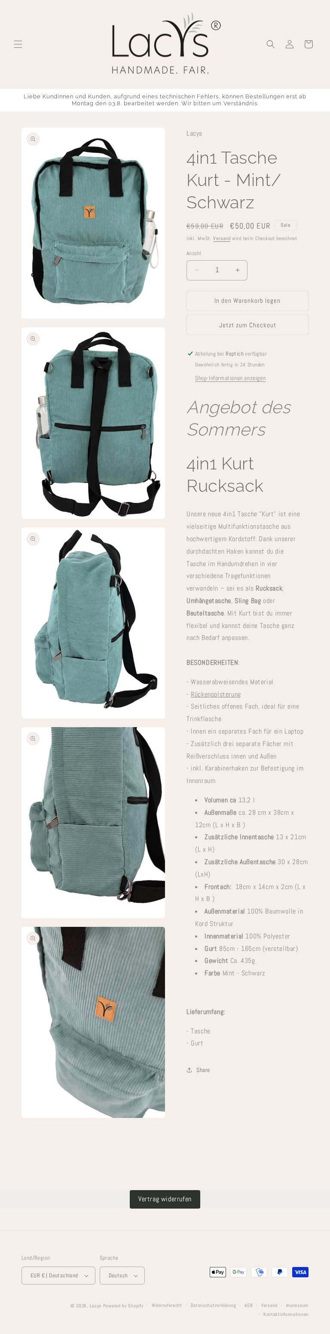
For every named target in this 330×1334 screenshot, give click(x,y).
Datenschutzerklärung (213, 1305)
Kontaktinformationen (286, 1314)
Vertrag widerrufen (165, 1198)
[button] (18, 44)
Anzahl (193, 253)
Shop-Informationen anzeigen (230, 378)
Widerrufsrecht (167, 1305)
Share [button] (203, 1070)
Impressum (297, 1305)
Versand (221, 238)
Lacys (96, 1306)
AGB (248, 1305)
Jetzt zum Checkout (247, 325)
